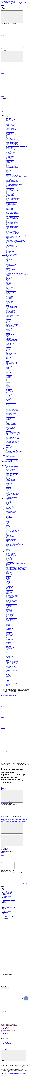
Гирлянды (8, 672)
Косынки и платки (10, 677)
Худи (7, 674)
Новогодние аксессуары (12, 683)
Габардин (24, 821)
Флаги (4, 115)
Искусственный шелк (9, 821)
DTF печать (6, 455)
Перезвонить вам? (5, 98)
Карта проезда (4, 1049)
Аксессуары (9, 396)
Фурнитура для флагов (11, 254)
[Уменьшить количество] (12, 828)
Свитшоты (8, 675)
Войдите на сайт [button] (4, 803)
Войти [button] (2, 816)
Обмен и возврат (16, 2)
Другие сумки (9, 446)
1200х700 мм (4, 819)
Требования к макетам (8, 916)
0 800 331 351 (5, 1028)
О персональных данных (9, 913)
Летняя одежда (9, 391)
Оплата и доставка (7, 2)
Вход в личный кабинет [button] (9, 907)
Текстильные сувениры (9, 498)
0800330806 (3, 73)
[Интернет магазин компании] (8, 868)
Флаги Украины (10, 252)
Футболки (8, 676)
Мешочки (8, 447)
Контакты (22, 2)
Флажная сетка (18, 821)
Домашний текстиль (8, 471)
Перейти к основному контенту (8, 1)
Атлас (2, 821)
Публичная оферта (15, 3)
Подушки (8, 686)
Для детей (5, 509)
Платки (8, 395)
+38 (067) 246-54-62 (7, 1043)
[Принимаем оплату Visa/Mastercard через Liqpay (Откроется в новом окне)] (12, 872)
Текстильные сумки (8, 398)
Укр (4, 7)
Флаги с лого (9, 249)
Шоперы (8, 445)
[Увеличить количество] (12, 840)
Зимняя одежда (9, 390)
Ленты (4, 465)
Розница (5, 551)
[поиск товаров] (12, 56)
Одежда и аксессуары (8, 277)
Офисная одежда (10, 392)
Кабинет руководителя (8, 255)
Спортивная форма (7, 461)
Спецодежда (9, 394)
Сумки (7, 681)
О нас (2, 2)
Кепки (7, 685)
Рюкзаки (8, 680)
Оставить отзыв (4, 788)
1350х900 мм (10, 819)
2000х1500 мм (23, 819)
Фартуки (8, 684)
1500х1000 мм (16, 819)
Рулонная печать (7, 448)
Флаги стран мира (10, 251)
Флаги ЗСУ (9, 250)
